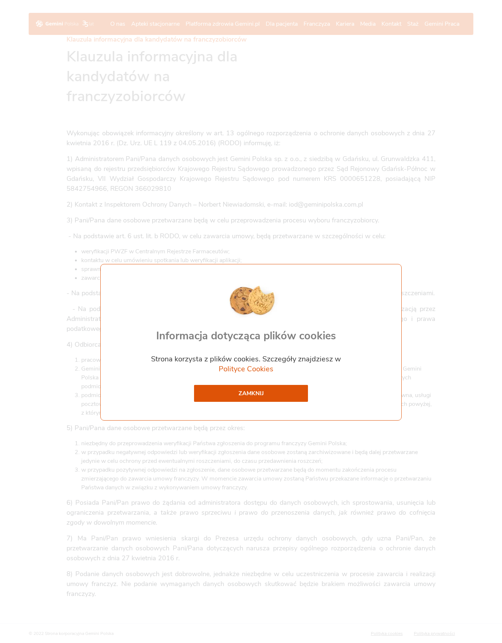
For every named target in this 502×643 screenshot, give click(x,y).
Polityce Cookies (246, 369)
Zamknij (251, 393)
